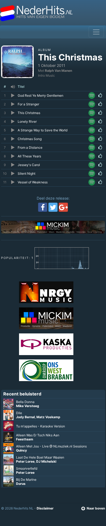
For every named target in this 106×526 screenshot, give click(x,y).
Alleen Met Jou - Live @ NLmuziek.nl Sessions (51, 446)
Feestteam (24, 439)
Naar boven (96, 508)
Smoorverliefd (26, 468)
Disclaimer (45, 508)
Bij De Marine (26, 480)
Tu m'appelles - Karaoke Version (40, 426)
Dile (19, 413)
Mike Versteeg (27, 406)
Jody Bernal (25, 417)
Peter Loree (25, 461)
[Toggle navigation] (96, 32)
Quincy (21, 450)
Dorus (21, 484)
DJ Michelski (46, 461)
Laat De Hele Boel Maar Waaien (40, 457)
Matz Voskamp (48, 417)
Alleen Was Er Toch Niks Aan (37, 435)
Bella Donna (25, 402)
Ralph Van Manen (58, 71)
